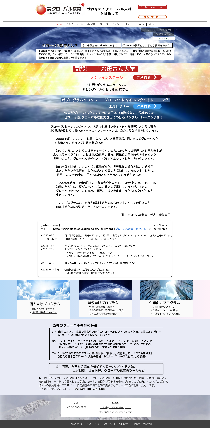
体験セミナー (131, 246)
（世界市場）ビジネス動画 (166, 314)
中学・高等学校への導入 (101, 307)
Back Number (160, 225)
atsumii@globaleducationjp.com (115, 412)
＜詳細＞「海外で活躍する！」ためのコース (89, 253)
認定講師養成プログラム (44, 312)
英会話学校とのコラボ (164, 307)
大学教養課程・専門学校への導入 (106, 310)
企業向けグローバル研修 (165, 310)
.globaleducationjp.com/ (84, 229)
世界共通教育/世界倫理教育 (103, 314)
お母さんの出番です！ (43, 309)
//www (65, 229)
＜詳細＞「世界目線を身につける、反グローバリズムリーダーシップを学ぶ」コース (110, 256)
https (56, 229)
